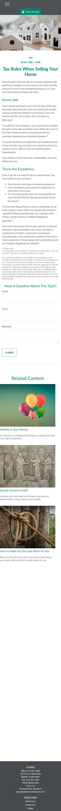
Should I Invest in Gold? (14, 490)
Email (5, 309)
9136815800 (35, 773)
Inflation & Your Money (14, 429)
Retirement (30, 801)
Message (6, 326)
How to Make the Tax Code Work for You (24, 551)
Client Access (32, 11)
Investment (30, 804)
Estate (30, 808)
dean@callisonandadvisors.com (30, 791)
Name (5, 291)
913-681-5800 (33, 770)
